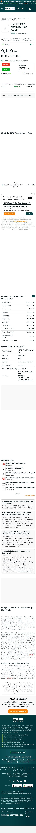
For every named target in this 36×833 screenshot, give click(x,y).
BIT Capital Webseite (20, 221)
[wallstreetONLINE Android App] (28, 787)
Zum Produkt (9, 214)
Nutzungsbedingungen (18, 776)
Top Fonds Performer (20, 18)
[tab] (18, 504)
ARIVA (25, 793)
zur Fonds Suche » (30, 495)
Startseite (3, 18)
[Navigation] (2, 8)
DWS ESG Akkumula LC (14, 468)
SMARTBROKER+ (29, 744)
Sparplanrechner (24, 572)
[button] (16, 513)
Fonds (10, 18)
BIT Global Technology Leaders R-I (16, 206)
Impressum (6, 773)
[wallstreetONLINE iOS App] (17, 787)
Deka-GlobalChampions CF (16, 463)
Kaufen (29, 214)
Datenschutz (28, 773)
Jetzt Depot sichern (18, 752)
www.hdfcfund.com (25, 362)
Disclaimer (17, 773)
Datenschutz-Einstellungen (17, 775)
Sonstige (21, 355)
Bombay (29, 302)
